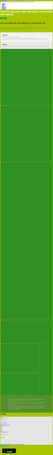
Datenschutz (16, 444)
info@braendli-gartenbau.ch (5, 424)
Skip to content (3, 0)
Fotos (1, 428)
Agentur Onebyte (10, 444)
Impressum (22, 444)
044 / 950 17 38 (4, 422)
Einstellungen (9, 451)
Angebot (4, 35)
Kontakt (4, 44)
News (1, 427)
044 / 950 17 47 (4, 423)
